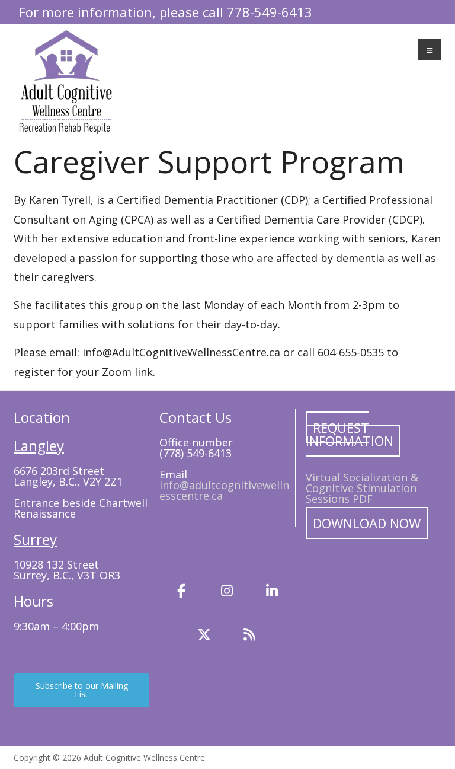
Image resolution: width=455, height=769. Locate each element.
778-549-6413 (269, 12)
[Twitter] (204, 635)
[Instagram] (227, 590)
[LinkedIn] (272, 590)
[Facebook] (182, 590)
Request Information (349, 434)
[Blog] (249, 635)
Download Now (367, 523)
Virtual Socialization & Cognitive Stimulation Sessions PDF (362, 488)
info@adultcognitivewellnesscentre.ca (224, 490)
